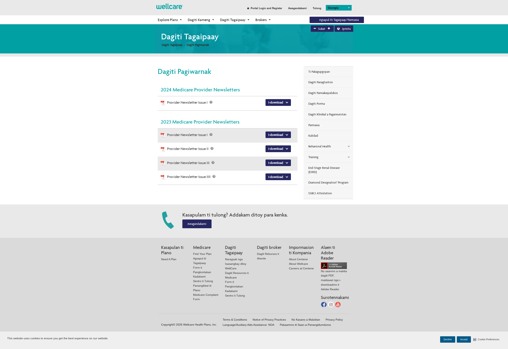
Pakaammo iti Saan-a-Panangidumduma (305, 324)
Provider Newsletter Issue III (188, 162)
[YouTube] (338, 304)
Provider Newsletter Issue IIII (189, 176)
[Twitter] (331, 304)
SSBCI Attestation (320, 193)
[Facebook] (324, 304)
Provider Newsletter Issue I (187, 102)
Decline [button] (448, 339)
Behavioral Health (319, 146)
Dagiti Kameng (199, 19)
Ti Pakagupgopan (319, 71)
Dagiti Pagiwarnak (198, 45)
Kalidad (313, 135)
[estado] (169, 6)
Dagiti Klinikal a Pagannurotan (327, 114)
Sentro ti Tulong (203, 281)
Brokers (261, 19)
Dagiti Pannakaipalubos (323, 93)
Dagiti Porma (316, 103)
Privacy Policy (334, 319)
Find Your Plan (202, 253)
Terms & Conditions (235, 319)
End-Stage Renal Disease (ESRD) (324, 170)
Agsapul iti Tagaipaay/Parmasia (339, 20)
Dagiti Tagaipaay (232, 19)
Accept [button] (464, 339)
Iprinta (346, 29)
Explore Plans (168, 19)
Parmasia (313, 125)
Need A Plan (168, 259)
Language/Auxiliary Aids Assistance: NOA (248, 324)
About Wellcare (298, 263)
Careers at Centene (301, 268)
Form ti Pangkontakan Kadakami (202, 272)
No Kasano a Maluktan (306, 319)
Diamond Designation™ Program (328, 182)
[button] (486, 339)
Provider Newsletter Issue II (188, 148)
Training (313, 157)
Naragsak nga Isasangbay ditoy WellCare (235, 264)
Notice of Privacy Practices (269, 319)
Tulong (317, 8)
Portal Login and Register (266, 8)
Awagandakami (297, 8)
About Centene (298, 259)
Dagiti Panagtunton (320, 82)
